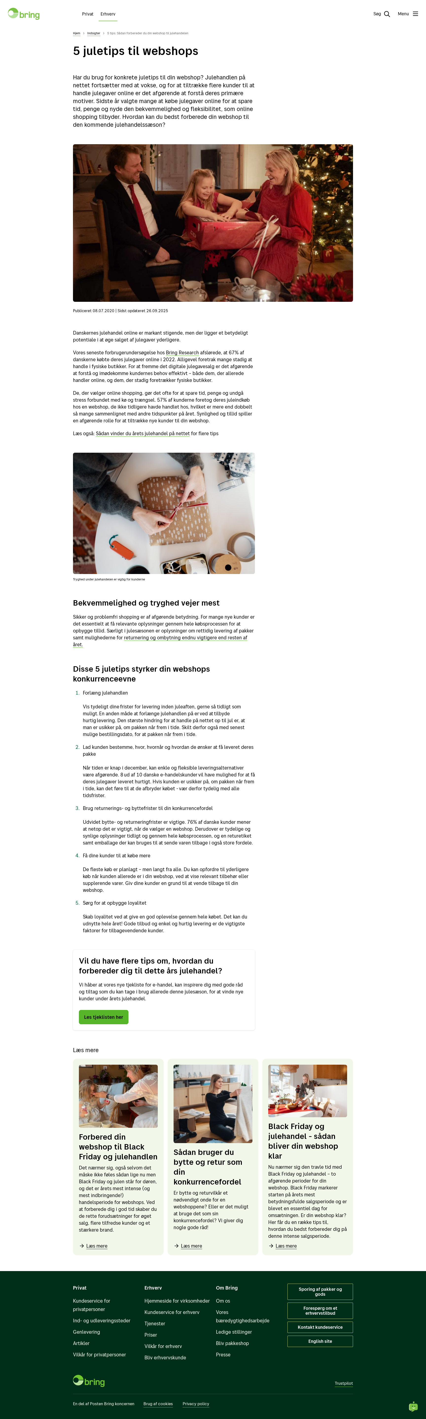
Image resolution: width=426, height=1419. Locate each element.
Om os (223, 1301)
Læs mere (96, 1246)
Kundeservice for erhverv (171, 1312)
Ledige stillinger (234, 1332)
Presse (223, 1354)
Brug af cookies (158, 1403)
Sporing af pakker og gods (320, 1291)
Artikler (81, 1343)
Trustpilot (344, 1383)
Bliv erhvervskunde (165, 1357)
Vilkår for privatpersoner (99, 1354)
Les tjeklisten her (103, 1017)
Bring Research (182, 352)
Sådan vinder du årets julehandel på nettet (143, 433)
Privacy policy (196, 1403)
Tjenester (154, 1323)
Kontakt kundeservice (320, 1327)
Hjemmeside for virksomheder (177, 1301)
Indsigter (93, 33)
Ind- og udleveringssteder (101, 1320)
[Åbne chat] (413, 1406)
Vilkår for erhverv (163, 1346)
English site (320, 1341)
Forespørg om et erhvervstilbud (320, 1310)
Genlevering (86, 1332)
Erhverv (108, 14)
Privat (87, 14)
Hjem (76, 33)
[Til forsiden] (23, 14)
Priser (150, 1335)
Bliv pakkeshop (232, 1343)
